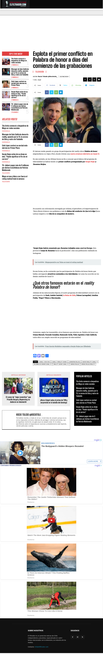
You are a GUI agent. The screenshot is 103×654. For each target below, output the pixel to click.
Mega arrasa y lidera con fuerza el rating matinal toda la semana (14, 177)
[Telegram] (99, 79)
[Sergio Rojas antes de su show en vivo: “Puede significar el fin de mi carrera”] (6, 94)
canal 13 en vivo (44, 361)
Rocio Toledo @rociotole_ (47, 76)
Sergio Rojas (90, 161)
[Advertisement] (51, 30)
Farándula (15, 65)
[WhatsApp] (94, 79)
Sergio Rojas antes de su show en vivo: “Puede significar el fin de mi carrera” (19, 94)
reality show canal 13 (61, 364)
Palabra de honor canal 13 (42, 364)
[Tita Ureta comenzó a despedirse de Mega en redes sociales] (6, 61)
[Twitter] (90, 79)
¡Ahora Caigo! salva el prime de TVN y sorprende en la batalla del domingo (53, 401)
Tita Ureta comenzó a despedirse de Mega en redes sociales (19, 60)
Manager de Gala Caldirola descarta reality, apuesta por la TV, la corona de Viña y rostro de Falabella (20, 72)
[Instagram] (77, 637)
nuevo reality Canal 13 (90, 361)
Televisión (15, 112)
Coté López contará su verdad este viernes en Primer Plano (19, 83)
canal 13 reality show (59, 361)
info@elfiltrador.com (41, 647)
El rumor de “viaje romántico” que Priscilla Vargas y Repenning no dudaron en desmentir (18, 399)
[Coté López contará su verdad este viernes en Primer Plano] (6, 84)
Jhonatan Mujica (74, 361)
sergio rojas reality (88, 364)
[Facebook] (85, 79)
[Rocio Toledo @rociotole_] (9, 419)
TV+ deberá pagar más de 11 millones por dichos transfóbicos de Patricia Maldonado (19, 107)
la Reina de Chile (69, 295)
